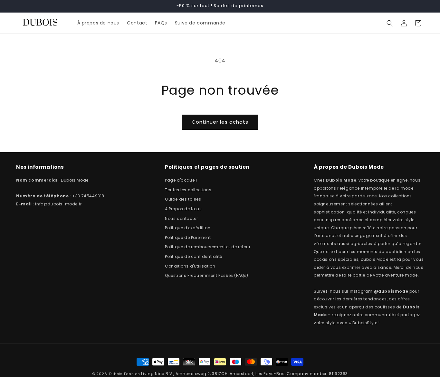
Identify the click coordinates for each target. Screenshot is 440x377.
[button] (390, 23)
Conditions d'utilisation (190, 266)
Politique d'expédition (187, 228)
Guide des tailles (183, 199)
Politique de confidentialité (193, 256)
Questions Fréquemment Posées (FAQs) (206, 275)
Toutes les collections (188, 190)
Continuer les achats (220, 121)
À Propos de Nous (183, 209)
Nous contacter (181, 218)
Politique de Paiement (188, 237)
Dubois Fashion (124, 373)
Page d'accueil (181, 180)
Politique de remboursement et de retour (207, 247)
